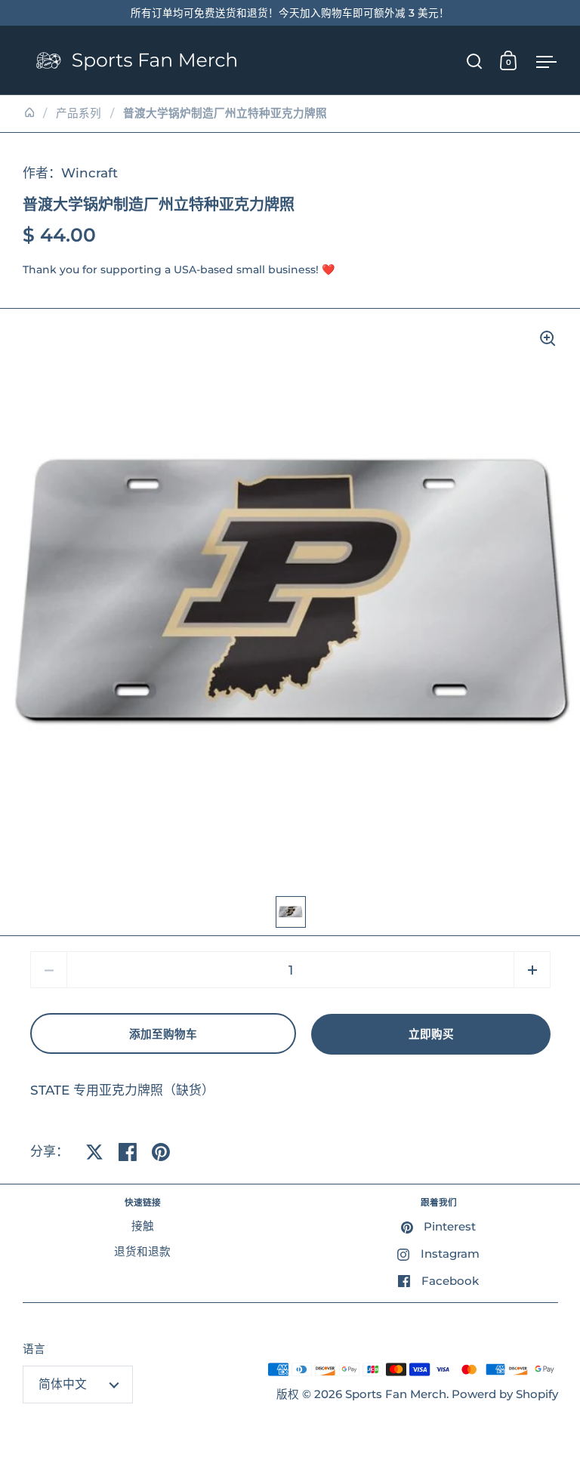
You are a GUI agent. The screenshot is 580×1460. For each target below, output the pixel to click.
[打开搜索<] (475, 61)
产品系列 (78, 113)
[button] (532, 969)
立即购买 (431, 1034)
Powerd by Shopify (505, 1394)
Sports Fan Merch (395, 1394)
